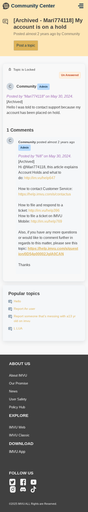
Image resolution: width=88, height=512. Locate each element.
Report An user (24, 308)
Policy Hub (17, 407)
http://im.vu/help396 (44, 210)
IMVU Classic (19, 435)
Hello (17, 301)
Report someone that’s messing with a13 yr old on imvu (45, 318)
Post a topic (25, 45)
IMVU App (17, 452)
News (13, 391)
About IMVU (18, 375)
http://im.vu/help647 (39, 178)
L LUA (18, 328)
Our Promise (18, 383)
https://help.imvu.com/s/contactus (44, 194)
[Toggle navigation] (80, 6)
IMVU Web (17, 427)
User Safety (18, 399)
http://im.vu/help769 (46, 221)
